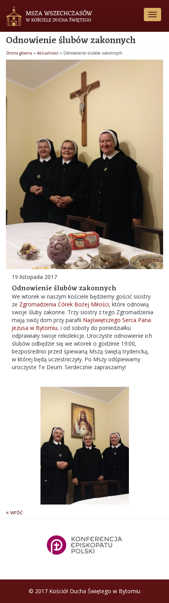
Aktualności (48, 53)
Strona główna (19, 53)
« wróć (14, 512)
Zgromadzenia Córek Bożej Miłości (64, 304)
